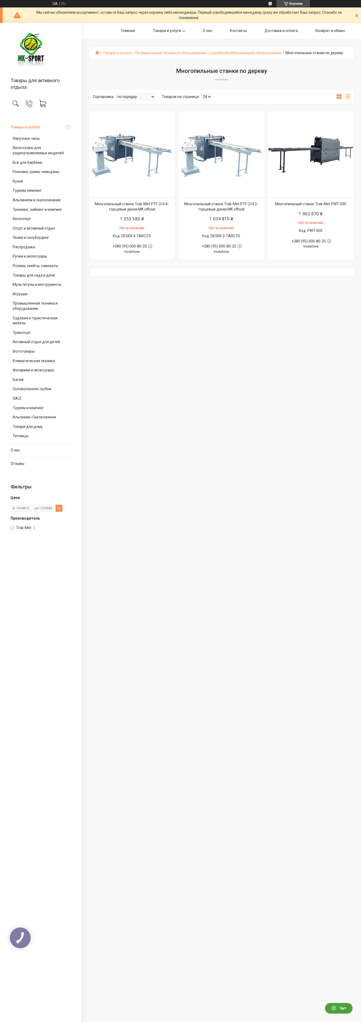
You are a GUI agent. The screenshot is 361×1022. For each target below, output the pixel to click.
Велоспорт (22, 219)
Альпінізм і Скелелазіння (34, 417)
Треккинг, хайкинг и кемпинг (37, 209)
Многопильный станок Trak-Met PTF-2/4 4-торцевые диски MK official (132, 206)
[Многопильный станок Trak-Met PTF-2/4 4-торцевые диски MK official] (132, 154)
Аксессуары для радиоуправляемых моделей (38, 150)
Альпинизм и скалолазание (37, 200)
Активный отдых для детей (36, 342)
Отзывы (17, 463)
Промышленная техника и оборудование (35, 306)
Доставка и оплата (281, 31)
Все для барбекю (28, 162)
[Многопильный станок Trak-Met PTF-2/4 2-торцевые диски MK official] (221, 154)
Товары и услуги (25, 127)
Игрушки (20, 294)
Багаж (18, 379)
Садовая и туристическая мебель (35, 320)
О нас (15, 450)
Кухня (18, 181)
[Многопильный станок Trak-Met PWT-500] (311, 154)
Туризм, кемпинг (27, 190)
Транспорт (22, 332)
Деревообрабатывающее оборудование (245, 53)
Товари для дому (28, 426)
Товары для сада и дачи (34, 275)
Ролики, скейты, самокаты (35, 266)
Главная (128, 31)
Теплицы (20, 436)
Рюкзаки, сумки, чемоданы (36, 172)
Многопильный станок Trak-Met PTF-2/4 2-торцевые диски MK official (221, 206)
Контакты (238, 31)
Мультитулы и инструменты (37, 284)
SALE (17, 398)
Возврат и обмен (330, 31)
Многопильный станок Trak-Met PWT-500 (310, 204)
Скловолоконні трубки (32, 389)
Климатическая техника (34, 361)
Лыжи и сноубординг (31, 237)
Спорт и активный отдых (34, 228)
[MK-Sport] (41, 51)
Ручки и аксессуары (30, 256)
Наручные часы (26, 138)
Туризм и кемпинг (28, 408)
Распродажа (24, 247)
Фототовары (24, 351)
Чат (342, 1008)
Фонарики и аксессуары (33, 370)
